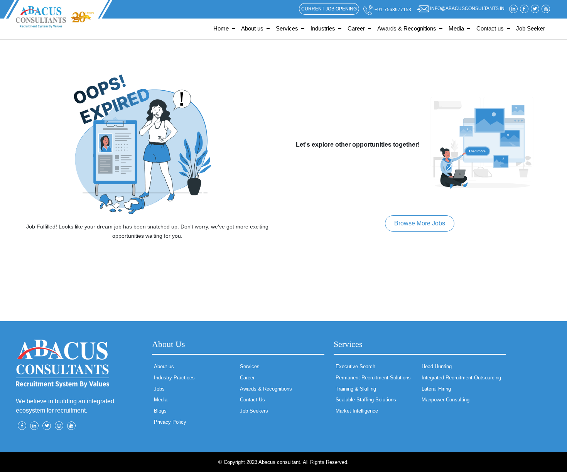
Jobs (159, 389)
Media (456, 28)
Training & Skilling (356, 389)
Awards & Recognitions (406, 28)
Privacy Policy (170, 422)
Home (221, 28)
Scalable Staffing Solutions (366, 400)
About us (252, 28)
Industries (322, 28)
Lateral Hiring (436, 389)
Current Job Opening (329, 9)
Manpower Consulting (445, 400)
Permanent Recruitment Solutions (373, 378)
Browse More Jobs (419, 223)
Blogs (160, 411)
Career (356, 28)
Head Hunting (437, 366)
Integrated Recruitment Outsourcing (461, 378)
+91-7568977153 (392, 9)
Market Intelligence (357, 411)
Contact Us (252, 400)
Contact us (490, 28)
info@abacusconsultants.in (467, 8)
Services (287, 28)
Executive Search (355, 366)
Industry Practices (174, 378)
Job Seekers (254, 411)
